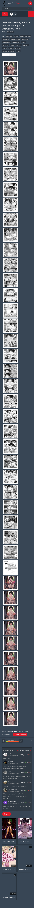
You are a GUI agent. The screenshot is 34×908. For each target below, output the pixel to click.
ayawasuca (10, 32)
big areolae (9, 36)
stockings (18, 48)
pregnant (25, 45)
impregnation (15, 42)
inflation (23, 42)
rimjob (5, 48)
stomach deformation (9, 51)
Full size (12, 55)
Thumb (5, 55)
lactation (5, 45)
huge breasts (6, 42)
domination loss (15, 39)
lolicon (12, 45)
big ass (16, 36)
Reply (22, 755)
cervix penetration (25, 36)
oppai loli (18, 45)
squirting (11, 48)
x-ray (18, 51)
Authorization (30, 3)
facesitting (25, 39)
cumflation (6, 39)
